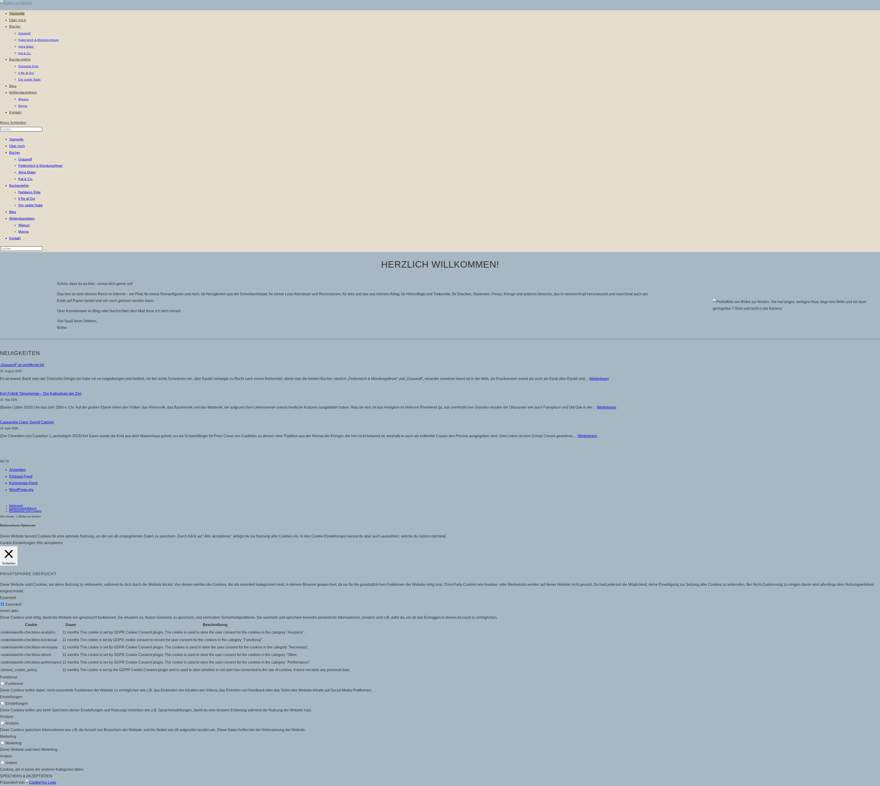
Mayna (23, 231)
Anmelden (17, 470)
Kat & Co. (25, 179)
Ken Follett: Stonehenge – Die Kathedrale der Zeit (40, 394)
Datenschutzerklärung (23, 508)
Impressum (16, 505)
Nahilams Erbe (29, 192)
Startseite (16, 139)
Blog (12, 212)
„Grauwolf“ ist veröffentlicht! (22, 365)
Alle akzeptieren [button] (49, 543)
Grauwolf (25, 159)
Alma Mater (27, 172)
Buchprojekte (19, 185)
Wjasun (24, 225)
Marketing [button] (8, 736)
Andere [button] (6, 756)
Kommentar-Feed (23, 483)
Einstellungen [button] (11, 697)
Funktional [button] (8, 677)
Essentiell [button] (8, 598)
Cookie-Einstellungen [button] (17, 543)
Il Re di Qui (26, 199)
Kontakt (15, 238)
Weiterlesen (599, 379)
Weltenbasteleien (22, 218)
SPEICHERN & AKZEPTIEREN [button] (26, 776)
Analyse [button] (6, 716)
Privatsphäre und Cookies (25, 511)
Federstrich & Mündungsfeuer (40, 166)
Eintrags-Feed (20, 476)
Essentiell (14, 604)
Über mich (17, 146)
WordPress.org (21, 490)
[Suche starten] (45, 249)
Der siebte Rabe (30, 205)
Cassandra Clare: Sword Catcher (27, 422)
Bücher (14, 152)
